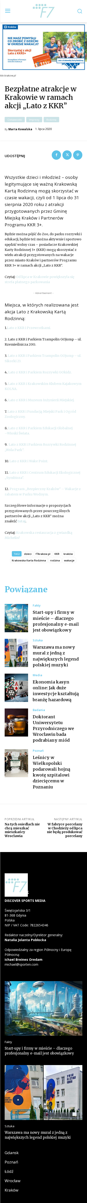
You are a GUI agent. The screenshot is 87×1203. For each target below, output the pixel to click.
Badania (39, 710)
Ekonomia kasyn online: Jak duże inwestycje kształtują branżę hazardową (56, 690)
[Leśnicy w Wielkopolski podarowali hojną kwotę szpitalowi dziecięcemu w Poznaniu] (16, 763)
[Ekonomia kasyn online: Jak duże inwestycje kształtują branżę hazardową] (16, 688)
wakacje (69, 560)
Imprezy (34, 119)
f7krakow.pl (43, 554)
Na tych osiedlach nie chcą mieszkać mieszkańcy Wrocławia (22, 830)
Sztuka (38, 640)
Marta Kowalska (20, 129)
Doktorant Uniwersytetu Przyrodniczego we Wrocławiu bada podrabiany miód (53, 728)
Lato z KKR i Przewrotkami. (29, 328)
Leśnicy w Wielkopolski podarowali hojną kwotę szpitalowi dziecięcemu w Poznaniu (51, 772)
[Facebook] (56, 155)
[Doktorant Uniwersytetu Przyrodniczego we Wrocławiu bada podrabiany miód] (16, 722)
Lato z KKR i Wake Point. (28, 461)
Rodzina (51, 119)
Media (37, 675)
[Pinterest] (77, 155)
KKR (57, 554)
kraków (68, 554)
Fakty (37, 605)
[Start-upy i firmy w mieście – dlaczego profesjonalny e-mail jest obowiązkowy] (16, 618)
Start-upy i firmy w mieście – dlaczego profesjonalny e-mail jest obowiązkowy (39, 1050)
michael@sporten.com (21, 964)
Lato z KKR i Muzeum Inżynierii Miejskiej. (41, 400)
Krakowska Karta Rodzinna (29, 560)
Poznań (38, 750)
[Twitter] (67, 155)
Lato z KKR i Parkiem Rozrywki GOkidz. (40, 372)
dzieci (28, 554)
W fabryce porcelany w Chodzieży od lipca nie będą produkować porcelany (64, 830)
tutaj (22, 521)
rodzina (55, 560)
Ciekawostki (14, 119)
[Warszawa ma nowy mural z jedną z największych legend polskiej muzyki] (16, 653)
